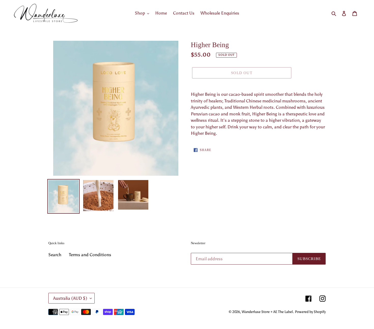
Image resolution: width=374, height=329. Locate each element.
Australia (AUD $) (70, 298)
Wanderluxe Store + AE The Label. (268, 312)
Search (54, 254)
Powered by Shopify (310, 312)
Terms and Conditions (90, 254)
